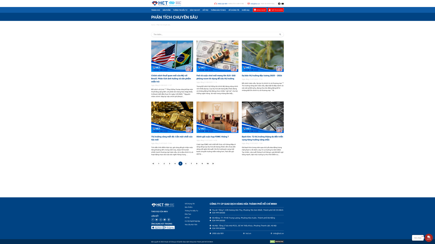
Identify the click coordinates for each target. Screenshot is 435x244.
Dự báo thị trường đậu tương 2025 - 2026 (262, 75)
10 (208, 163)
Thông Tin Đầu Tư (180, 10)
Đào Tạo (188, 214)
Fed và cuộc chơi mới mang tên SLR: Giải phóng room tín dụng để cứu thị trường (216, 77)
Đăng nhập (261, 10)
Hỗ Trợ (205, 10)
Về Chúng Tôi (233, 10)
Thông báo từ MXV (218, 10)
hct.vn (248, 233)
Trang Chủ (155, 10)
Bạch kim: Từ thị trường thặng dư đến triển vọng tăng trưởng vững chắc (262, 138)
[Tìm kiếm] (280, 34)
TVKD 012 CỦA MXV (159, 211)
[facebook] (279, 3)
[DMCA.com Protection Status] (277, 241)
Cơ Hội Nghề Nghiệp (192, 221)
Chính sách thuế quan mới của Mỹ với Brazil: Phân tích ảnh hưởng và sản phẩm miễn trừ (171, 78)
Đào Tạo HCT (195, 10)
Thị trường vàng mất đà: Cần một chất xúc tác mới (172, 138)
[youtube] (283, 3)
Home (153, 25)
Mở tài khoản (277, 10)
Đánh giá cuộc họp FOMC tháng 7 (213, 136)
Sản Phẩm (166, 10)
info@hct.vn (255, 3)
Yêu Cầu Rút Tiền (191, 224)
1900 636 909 (222, 3)
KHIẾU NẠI (245, 10)
